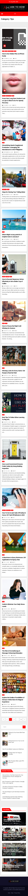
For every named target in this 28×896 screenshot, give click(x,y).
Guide (4, 276)
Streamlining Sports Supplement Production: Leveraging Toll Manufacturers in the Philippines (12, 147)
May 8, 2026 (7, 838)
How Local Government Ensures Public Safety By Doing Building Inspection (12, 466)
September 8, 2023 (8, 194)
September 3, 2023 (8, 286)
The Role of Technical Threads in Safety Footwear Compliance (13, 851)
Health (4, 95)
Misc (3, 323)
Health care (8, 95)
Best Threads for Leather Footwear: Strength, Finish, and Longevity (13, 836)
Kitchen (7, 276)
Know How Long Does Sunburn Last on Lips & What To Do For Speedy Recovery (13, 101)
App (3, 51)
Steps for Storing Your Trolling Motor (13, 192)
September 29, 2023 (8, 152)
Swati (14, 422)
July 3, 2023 (6, 562)
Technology (10, 51)
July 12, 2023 (6, 517)
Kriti (15, 58)
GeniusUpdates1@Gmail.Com (19, 889)
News (6, 51)
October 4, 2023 (7, 105)
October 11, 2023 (7, 58)
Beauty (4, 510)
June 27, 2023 (6, 655)
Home (9, 892)
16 (21, 719)
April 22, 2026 (8, 869)
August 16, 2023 (7, 330)
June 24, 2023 (6, 704)
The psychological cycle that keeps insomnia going (13, 866)
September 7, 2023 (8, 239)
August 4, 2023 (7, 422)
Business (5, 832)
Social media (6, 817)
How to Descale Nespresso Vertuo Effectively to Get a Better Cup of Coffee (13, 281)
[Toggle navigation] (15, 14)
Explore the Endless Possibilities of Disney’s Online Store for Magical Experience (13, 700)
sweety (17, 152)
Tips (15, 51)
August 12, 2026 (9, 823)
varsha (15, 375)
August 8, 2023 (7, 375)
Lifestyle (4, 189)
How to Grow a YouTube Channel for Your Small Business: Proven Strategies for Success (12, 776)
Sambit (16, 194)
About (12, 892)
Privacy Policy (17, 892)
